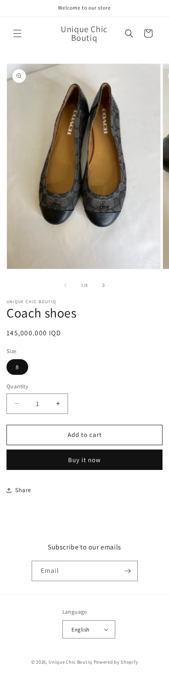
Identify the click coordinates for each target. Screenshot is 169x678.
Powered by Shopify (116, 662)
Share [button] (23, 490)
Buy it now (84, 460)
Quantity (17, 386)
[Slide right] (103, 285)
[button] (17, 33)
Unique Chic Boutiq (71, 662)
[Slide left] (65, 285)
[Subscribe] (127, 571)
